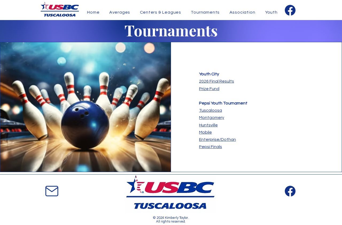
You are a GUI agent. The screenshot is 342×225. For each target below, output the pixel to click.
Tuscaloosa (210, 110)
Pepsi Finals (210, 147)
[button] (242, 12)
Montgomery (211, 117)
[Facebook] (290, 10)
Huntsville (208, 125)
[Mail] (51, 191)
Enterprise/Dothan (217, 139)
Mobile (205, 132)
